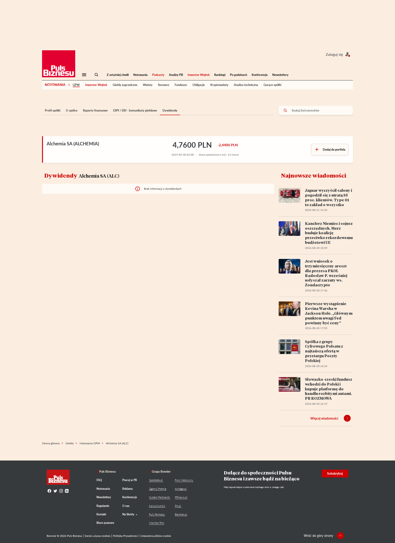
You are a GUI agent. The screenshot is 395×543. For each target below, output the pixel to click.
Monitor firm (156, 522)
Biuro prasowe (105, 522)
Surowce (163, 85)
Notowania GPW (90, 443)
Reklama (127, 488)
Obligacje (198, 85)
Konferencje (260, 75)
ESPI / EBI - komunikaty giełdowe (135, 110)
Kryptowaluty (219, 85)
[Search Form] (96, 74)
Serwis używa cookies (97, 536)
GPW (76, 85)
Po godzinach (238, 75)
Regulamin (102, 506)
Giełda (70, 443)
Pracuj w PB (129, 480)
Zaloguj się (334, 54)
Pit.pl (178, 506)
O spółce (71, 110)
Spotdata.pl (156, 480)
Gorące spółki (272, 85)
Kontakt (101, 514)
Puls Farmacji (157, 514)
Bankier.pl (181, 514)
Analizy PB (176, 75)
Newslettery (280, 75)
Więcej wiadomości (324, 418)
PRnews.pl (181, 497)
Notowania (140, 75)
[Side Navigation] (84, 74)
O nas (125, 506)
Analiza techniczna (246, 85)
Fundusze (181, 85)
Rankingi (219, 75)
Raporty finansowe (95, 110)
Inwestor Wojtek (199, 75)
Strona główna (51, 443)
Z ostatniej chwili (118, 75)
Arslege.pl (181, 488)
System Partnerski (159, 497)
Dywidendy (170, 110)
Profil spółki (52, 110)
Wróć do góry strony (318, 536)
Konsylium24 (157, 506)
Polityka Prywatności (125, 536)
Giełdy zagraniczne (125, 85)
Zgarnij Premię (157, 488)
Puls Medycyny (184, 480)
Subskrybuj (335, 473)
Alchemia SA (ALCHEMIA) (73, 143)
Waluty (147, 85)
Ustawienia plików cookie (155, 536)
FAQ (99, 480)
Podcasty (158, 75)
